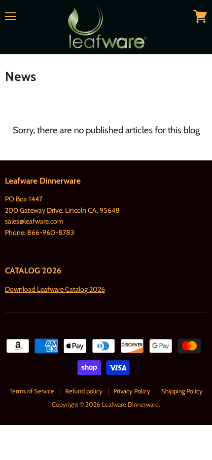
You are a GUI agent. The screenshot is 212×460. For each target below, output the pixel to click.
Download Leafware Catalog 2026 (55, 289)
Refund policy (84, 391)
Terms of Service (31, 391)
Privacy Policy (131, 391)
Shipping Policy (182, 391)
